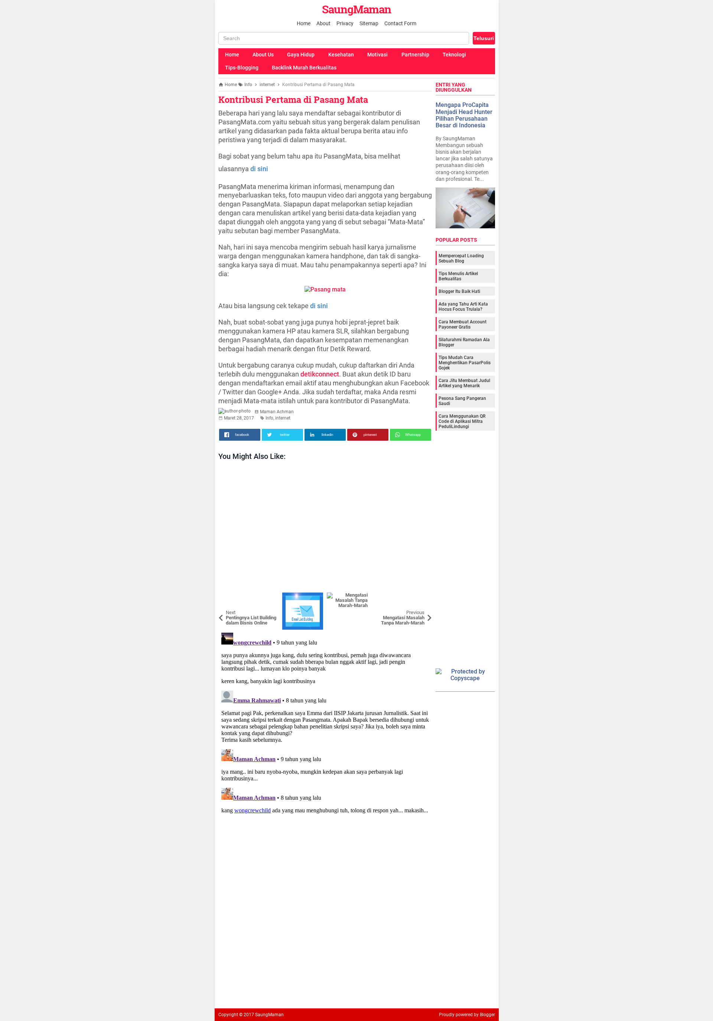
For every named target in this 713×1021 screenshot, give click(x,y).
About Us (263, 55)
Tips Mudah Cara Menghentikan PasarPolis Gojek (465, 363)
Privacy (345, 23)
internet (282, 418)
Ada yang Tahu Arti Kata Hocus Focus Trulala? (463, 306)
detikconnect (319, 374)
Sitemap (368, 23)
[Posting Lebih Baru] (229, 598)
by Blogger (484, 1014)
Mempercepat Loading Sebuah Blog (461, 258)
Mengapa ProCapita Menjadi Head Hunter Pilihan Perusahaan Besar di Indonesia (464, 115)
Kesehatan (341, 55)
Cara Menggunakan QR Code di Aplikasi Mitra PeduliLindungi (462, 421)
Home (303, 23)
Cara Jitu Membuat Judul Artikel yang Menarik (464, 383)
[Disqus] (325, 722)
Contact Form (400, 23)
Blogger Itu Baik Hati (459, 291)
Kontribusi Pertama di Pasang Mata (293, 99)
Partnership (415, 55)
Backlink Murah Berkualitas (304, 68)
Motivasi (377, 55)
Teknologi (454, 55)
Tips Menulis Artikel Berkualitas (458, 276)
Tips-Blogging (241, 68)
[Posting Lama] (420, 598)
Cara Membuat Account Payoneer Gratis (462, 324)
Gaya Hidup (301, 55)
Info (269, 418)
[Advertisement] (325, 528)
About (323, 23)
